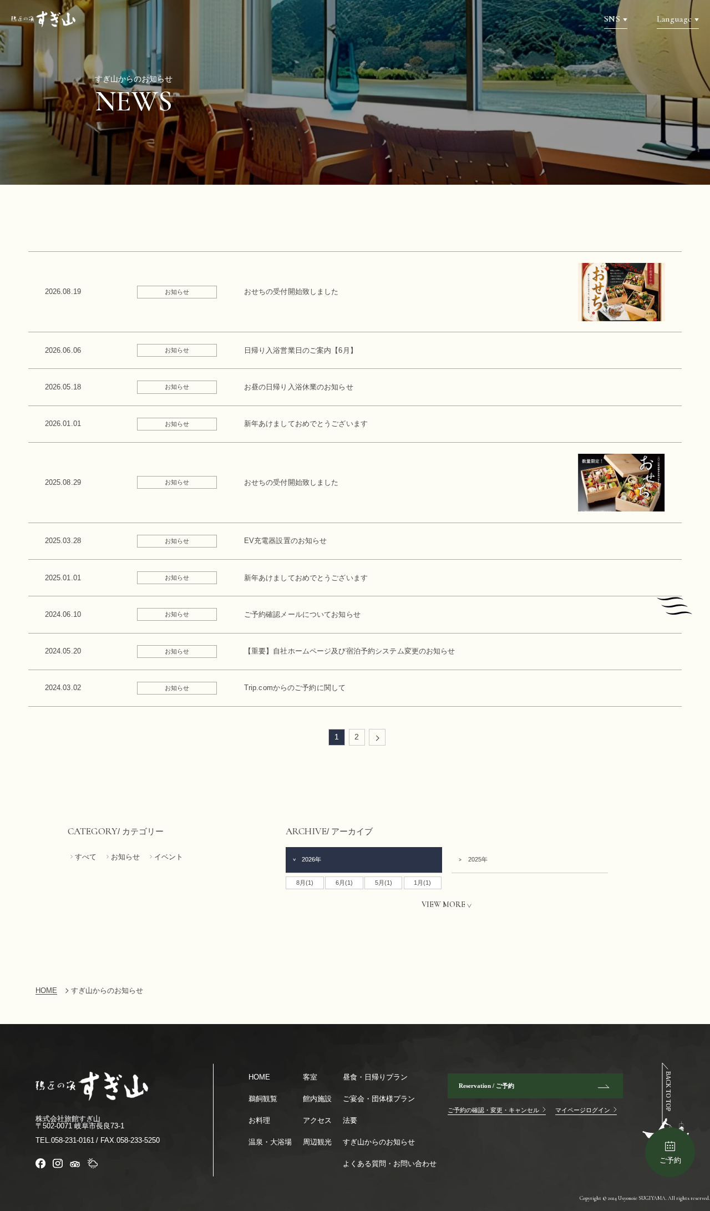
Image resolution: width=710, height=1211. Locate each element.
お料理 (259, 1120)
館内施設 (317, 1098)
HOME (259, 1077)
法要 (350, 1120)
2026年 (311, 859)
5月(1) (383, 882)
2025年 (478, 859)
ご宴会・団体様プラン (379, 1098)
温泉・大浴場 (270, 1142)
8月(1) (304, 882)
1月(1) (422, 882)
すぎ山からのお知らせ (379, 1142)
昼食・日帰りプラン (375, 1077)
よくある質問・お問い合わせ (390, 1163)
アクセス (317, 1120)
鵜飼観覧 (262, 1098)
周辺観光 (317, 1142)
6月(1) (344, 882)
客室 (310, 1077)
